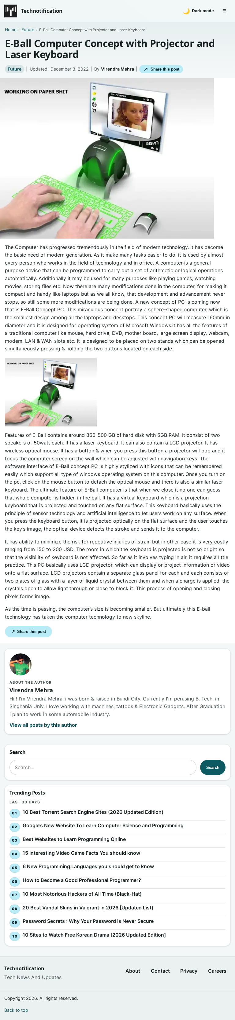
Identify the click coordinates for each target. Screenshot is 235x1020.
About (132, 971)
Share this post (161, 69)
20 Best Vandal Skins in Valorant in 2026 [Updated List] (88, 908)
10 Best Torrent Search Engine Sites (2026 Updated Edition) (93, 812)
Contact (160, 971)
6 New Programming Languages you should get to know (88, 867)
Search (212, 767)
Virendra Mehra (117, 68)
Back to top (16, 1010)
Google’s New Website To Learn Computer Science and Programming (103, 825)
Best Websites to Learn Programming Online (74, 839)
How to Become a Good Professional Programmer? (82, 880)
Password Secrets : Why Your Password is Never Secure (88, 921)
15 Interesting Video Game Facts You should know (81, 853)
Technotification (41, 10)
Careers (217, 971)
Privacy (188, 971)
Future (14, 68)
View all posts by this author (43, 725)
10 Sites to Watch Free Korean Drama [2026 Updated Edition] (94, 935)
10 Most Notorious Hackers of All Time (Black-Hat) (82, 894)
